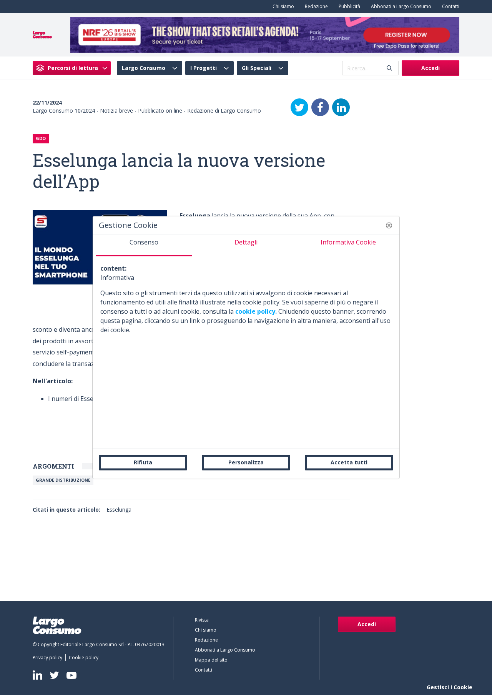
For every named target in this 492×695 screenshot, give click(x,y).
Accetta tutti (349, 462)
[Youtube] (71, 675)
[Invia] (389, 68)
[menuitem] (281, 6)
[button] (389, 225)
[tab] (144, 245)
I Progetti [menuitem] (203, 68)
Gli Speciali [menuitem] (256, 68)
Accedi (430, 67)
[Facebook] (320, 107)
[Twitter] (299, 107)
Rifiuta (143, 462)
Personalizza (246, 462)
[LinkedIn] (341, 107)
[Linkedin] (37, 675)
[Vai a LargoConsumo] (42, 34)
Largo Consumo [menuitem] (143, 68)
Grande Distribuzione (63, 480)
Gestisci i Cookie (449, 687)
